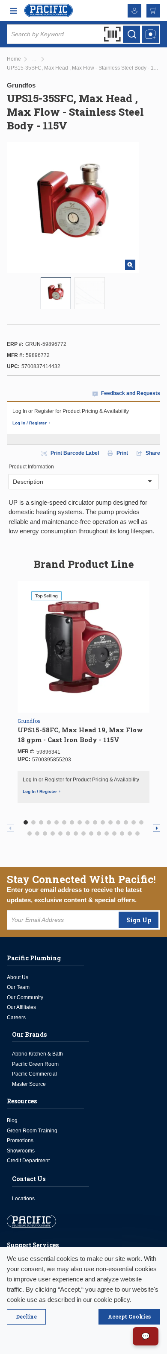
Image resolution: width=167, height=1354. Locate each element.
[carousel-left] (10, 828)
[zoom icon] (130, 265)
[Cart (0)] (153, 11)
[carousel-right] (156, 828)
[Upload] (150, 34)
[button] (26, 822)
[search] (131, 34)
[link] (34, 60)
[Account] (134, 11)
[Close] (26, 1317)
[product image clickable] (56, 293)
